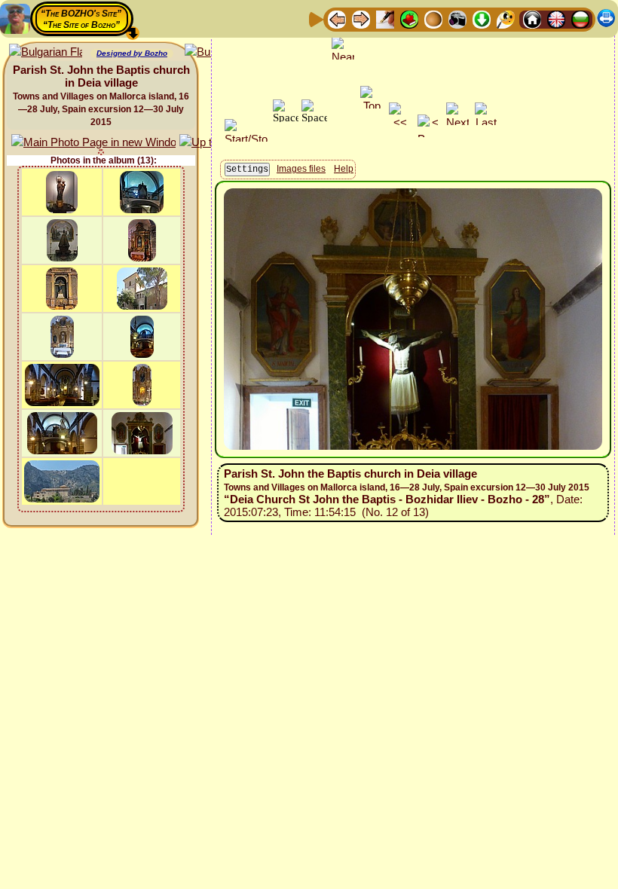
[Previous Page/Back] (337, 18)
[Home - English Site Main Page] (556, 18)
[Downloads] (482, 18)
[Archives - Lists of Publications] (385, 18)
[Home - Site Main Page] (532, 18)
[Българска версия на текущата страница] (46, 52)
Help (343, 168)
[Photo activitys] (457, 18)
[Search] (506, 18)
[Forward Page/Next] (361, 18)
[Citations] (409, 18)
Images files (301, 168)
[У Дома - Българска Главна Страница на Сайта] (580, 18)
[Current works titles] (433, 18)
